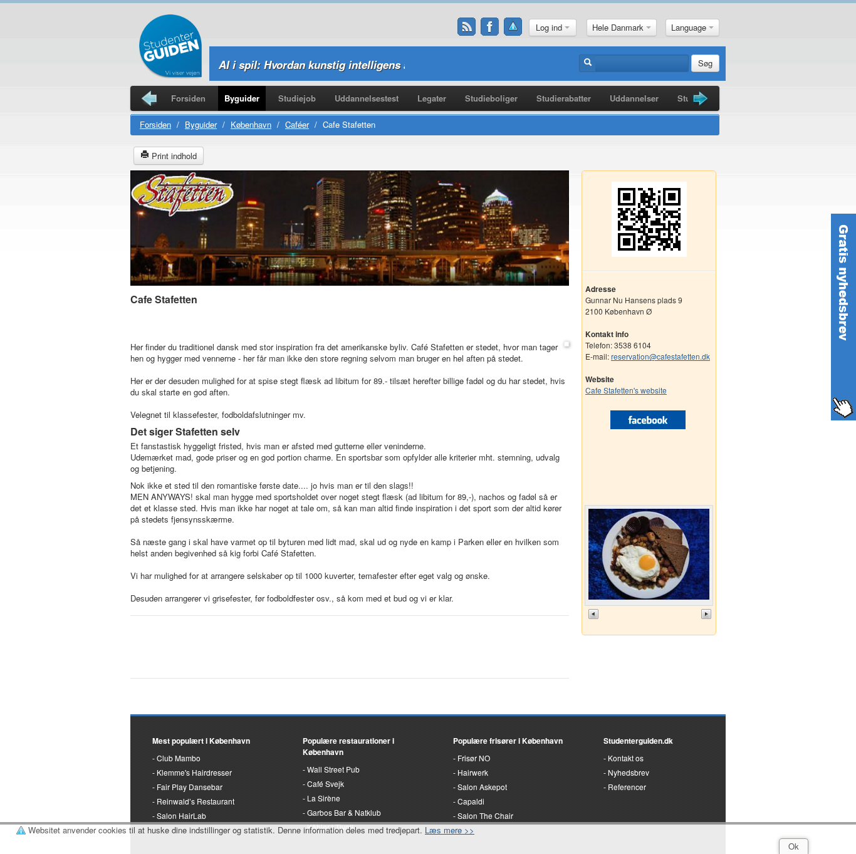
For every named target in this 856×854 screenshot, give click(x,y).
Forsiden (188, 98)
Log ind (550, 27)
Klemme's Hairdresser (194, 772)
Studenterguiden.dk (638, 740)
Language (690, 27)
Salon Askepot (482, 786)
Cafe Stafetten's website (626, 390)
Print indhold (173, 156)
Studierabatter (563, 98)
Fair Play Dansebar (189, 786)
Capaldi (470, 801)
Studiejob (297, 98)
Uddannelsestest (367, 98)
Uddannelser (634, 98)
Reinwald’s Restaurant (195, 801)
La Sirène (323, 798)
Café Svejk (325, 783)
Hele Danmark (619, 27)
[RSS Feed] (466, 27)
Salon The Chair (485, 815)
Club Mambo (179, 757)
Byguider (241, 98)
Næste (707, 614)
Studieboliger (491, 98)
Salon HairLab (181, 815)
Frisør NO (473, 757)
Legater (431, 98)
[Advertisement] (349, 324)
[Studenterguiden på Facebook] (490, 27)
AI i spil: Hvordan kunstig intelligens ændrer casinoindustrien (372, 64)
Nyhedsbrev (628, 772)
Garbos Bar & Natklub (344, 812)
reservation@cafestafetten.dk (660, 356)
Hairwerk (472, 772)
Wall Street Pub (333, 769)
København (251, 124)
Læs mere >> (449, 830)
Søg (705, 63)
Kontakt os (626, 757)
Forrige (594, 614)
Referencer (627, 786)
